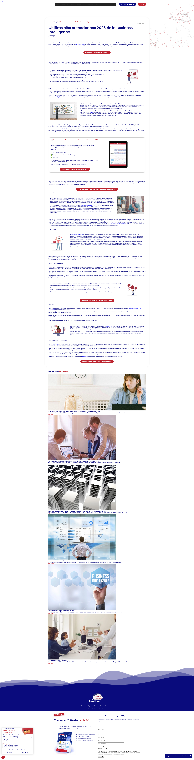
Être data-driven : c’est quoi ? (58, 660)
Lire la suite (50, 414)
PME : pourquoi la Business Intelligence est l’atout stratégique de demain (73, 461)
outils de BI (64, 129)
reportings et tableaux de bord (88, 205)
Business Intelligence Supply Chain (117, 223)
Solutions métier (80, 4)
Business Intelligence (66, 43)
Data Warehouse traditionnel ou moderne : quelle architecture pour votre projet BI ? (77, 511)
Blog (97, 4)
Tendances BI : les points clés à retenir (61, 611)
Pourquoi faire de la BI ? (56, 561)
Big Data (59, 97)
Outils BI (72, 4)
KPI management (80, 44)
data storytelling (54, 344)
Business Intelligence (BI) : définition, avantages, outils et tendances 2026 (74, 411)
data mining (109, 326)
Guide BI (58, 4)
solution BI (85, 356)
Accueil (50, 21)
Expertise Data (64, 4)
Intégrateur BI (90, 4)
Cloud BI (92, 112)
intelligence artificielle (77, 234)
